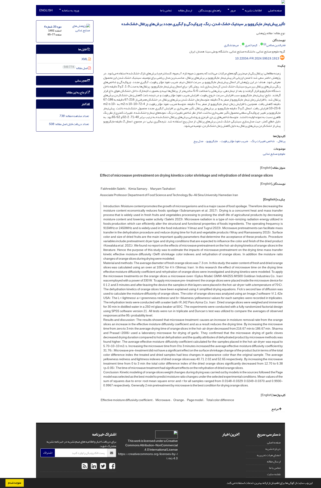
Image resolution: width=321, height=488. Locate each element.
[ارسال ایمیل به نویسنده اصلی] (265, 44)
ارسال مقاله (185, 10)
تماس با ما (166, 10)
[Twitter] (102, 466)
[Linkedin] (93, 466)
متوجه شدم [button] (14, 482)
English (46, 10)
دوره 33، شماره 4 (52, 26)
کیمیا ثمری (251, 45)
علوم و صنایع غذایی (274, 154)
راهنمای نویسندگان (209, 10)
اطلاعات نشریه (253, 10)
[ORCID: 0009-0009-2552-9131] (243, 44)
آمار (83, 104)
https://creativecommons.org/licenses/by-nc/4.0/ (148, 456)
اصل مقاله (76, 68)
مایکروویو (212, 141)
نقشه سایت (274, 474)
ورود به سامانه (70, 10)
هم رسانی (81, 80)
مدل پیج (198, 141)
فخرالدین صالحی (275, 45)
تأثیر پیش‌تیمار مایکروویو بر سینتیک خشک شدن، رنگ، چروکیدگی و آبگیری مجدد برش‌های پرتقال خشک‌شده (203, 24)
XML (84, 59)
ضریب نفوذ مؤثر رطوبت (234, 141)
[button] (225, 483)
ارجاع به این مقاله (76, 92)
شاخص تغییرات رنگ (263, 141)
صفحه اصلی (275, 10)
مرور (233, 10)
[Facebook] (111, 466)
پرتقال (281, 141)
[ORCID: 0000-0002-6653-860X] (261, 44)
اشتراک (47, 453)
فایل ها (82, 49)
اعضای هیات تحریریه (269, 455)
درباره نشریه (273, 449)
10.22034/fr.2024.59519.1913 (257, 58)
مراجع (275, 409)
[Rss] (85, 466)
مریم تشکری (231, 45)
